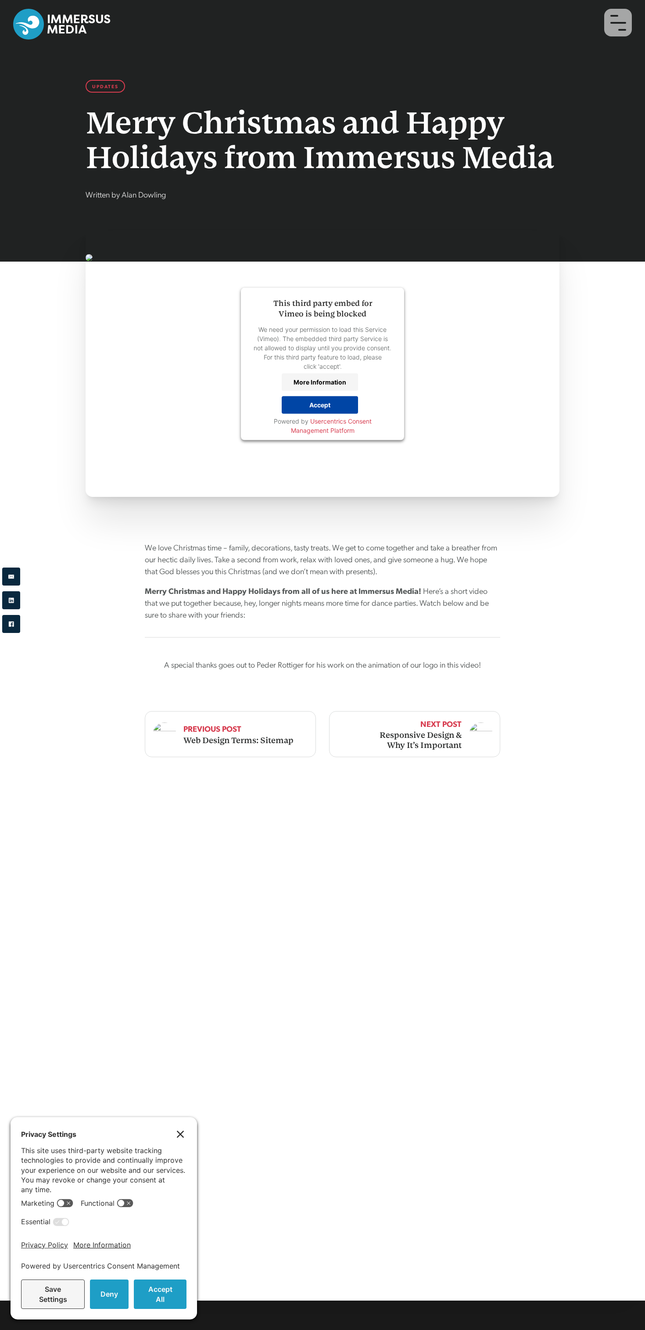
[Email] (11, 577)
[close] (618, 23)
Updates (105, 86)
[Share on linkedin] (11, 600)
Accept (319, 405)
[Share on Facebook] (11, 624)
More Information (320, 382)
